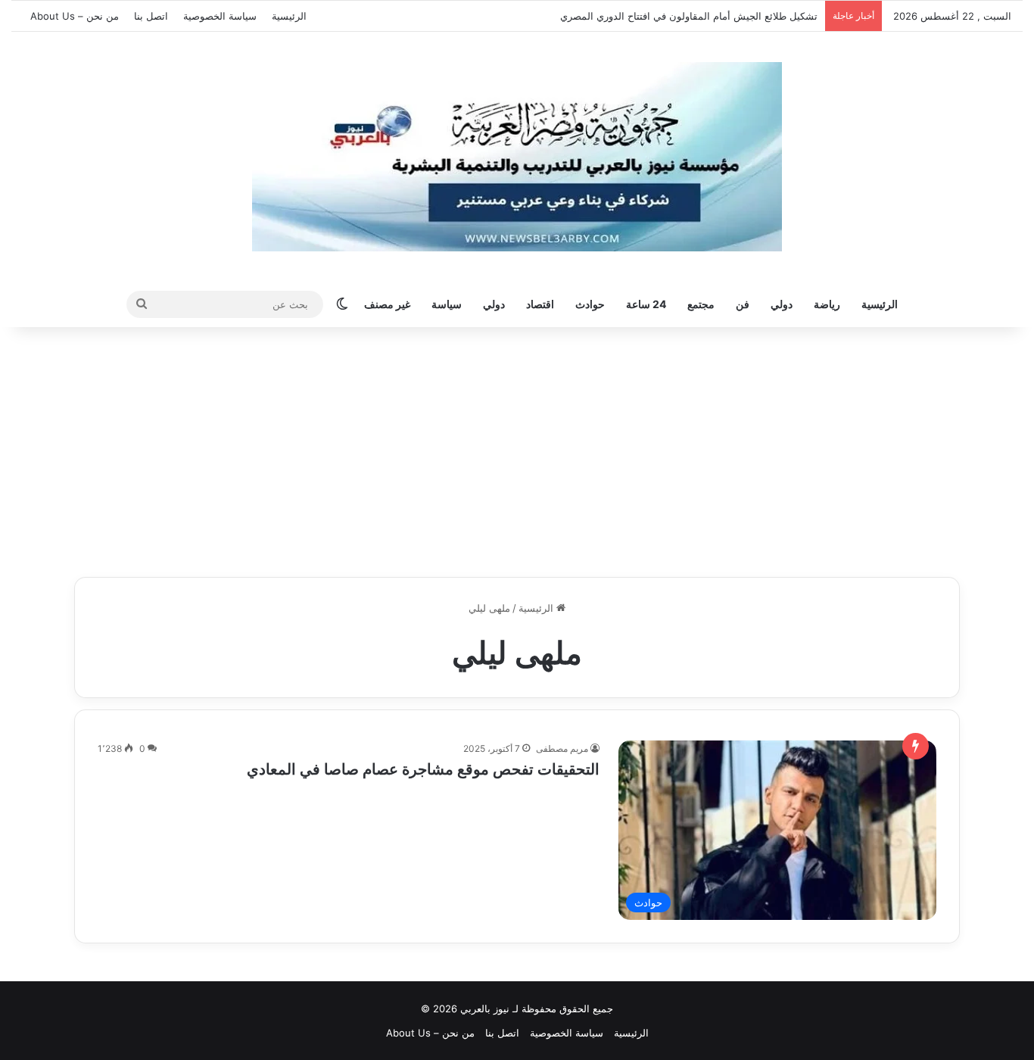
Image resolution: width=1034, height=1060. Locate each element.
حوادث (590, 304)
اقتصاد (540, 304)
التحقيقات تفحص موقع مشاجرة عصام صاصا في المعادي (423, 769)
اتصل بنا (151, 16)
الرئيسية (289, 16)
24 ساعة (646, 304)
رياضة (827, 304)
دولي (782, 304)
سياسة (446, 304)
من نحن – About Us (74, 16)
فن (742, 304)
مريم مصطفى (562, 748)
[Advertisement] (517, 448)
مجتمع (701, 304)
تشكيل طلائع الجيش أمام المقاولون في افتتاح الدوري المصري (689, 16)
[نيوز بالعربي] (517, 156)
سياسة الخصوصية (220, 16)
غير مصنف (387, 304)
